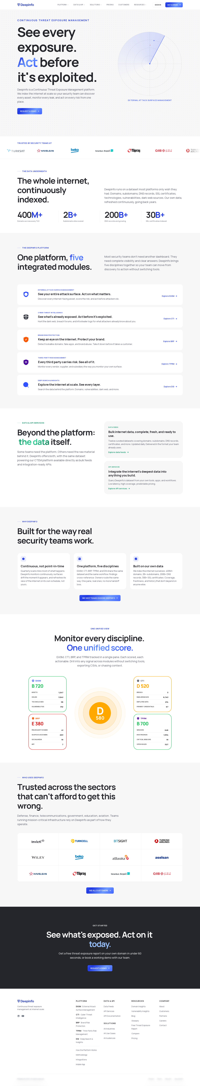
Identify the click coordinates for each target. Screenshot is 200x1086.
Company (164, 1001)
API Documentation (112, 1016)
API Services (109, 1011)
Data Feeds (109, 1006)
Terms (159, 1079)
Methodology (81, 1055)
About (161, 1006)
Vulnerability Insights (140, 1011)
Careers (162, 1021)
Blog (133, 1016)
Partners (163, 1016)
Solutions (95, 5)
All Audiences (109, 1038)
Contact (163, 1025)
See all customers (98, 890)
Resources (139, 5)
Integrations (81, 1059)
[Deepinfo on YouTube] (23, 1016)
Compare (135, 1033)
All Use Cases (109, 1033)
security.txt (179, 1079)
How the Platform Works (86, 1050)
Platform (62, 5)
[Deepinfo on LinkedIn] (18, 1016)
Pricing (110, 5)
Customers (123, 5)
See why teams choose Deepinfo (98, 598)
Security (168, 1079)
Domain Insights (138, 1006)
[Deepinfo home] (25, 5)
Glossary (135, 1021)
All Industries (109, 1029)
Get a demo (172, 5)
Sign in (158, 5)
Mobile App (80, 1064)
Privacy (151, 1079)
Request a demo (28, 111)
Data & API (78, 5)
